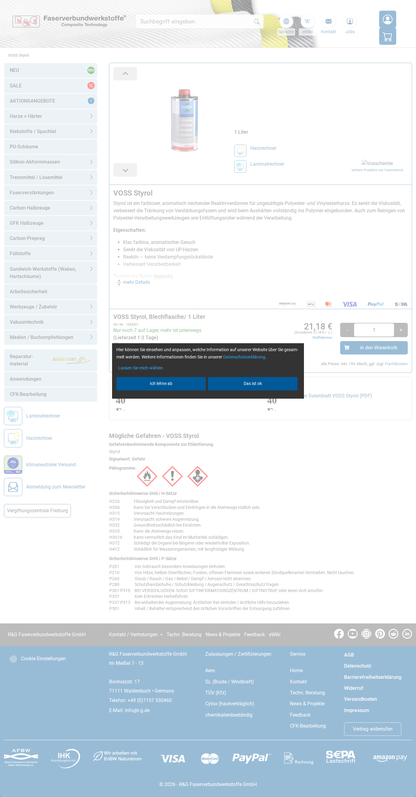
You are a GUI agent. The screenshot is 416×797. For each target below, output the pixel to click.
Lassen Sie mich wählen (140, 367)
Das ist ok (253, 383)
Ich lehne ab (161, 383)
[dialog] (208, 398)
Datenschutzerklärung (244, 356)
